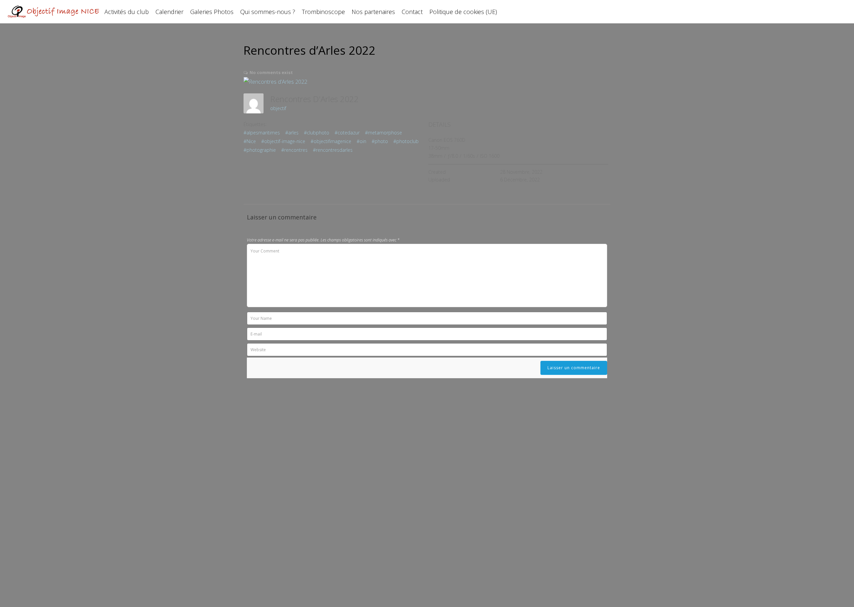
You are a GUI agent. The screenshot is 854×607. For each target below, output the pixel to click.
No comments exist (271, 72)
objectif (278, 108)
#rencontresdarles (333, 150)
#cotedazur (347, 132)
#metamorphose (383, 132)
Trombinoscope (323, 12)
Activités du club (126, 12)
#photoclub (406, 141)
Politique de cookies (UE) (463, 12)
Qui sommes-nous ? (267, 12)
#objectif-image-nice (283, 141)
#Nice (250, 141)
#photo (380, 141)
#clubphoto (316, 132)
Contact (412, 12)
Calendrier (169, 12)
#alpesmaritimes (262, 132)
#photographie (260, 150)
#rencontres (294, 150)
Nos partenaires (373, 12)
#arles (292, 132)
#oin (361, 141)
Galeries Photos (212, 12)
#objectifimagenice (331, 141)
